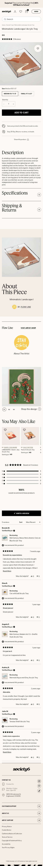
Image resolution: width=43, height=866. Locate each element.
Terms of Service (7, 837)
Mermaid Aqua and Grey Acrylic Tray (24, 677)
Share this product (20, 139)
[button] (11, 39)
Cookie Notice (6, 830)
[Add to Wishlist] (5, 429)
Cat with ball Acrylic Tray (19, 593)
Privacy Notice (7, 826)
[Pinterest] (39, 786)
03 (14, 409)
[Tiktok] (39, 791)
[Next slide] (39, 316)
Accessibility (6, 844)
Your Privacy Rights (8, 847)
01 (4, 409)
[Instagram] (39, 781)
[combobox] (21, 19)
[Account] (15, 11)
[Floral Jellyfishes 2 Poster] (21, 386)
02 (9, 409)
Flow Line (26, 307)
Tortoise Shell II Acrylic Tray (20, 721)
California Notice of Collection (12, 833)
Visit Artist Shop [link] (28, 328)
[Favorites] (21, 11)
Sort (21, 522)
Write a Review (26, 514)
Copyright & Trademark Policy (12, 840)
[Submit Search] (5, 19)
